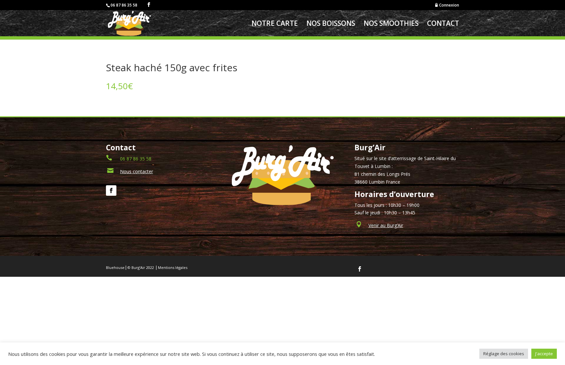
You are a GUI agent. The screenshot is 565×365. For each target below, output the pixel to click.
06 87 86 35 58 (135, 159)
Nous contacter (136, 171)
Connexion (449, 5)
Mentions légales (172, 267)
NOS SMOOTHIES (391, 24)
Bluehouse (115, 267)
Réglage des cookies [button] (503, 354)
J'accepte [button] (544, 354)
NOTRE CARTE (274, 24)
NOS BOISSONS (330, 24)
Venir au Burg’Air (385, 225)
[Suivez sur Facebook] (111, 190)
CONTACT (443, 24)
